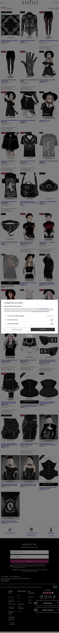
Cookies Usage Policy (43, 308)
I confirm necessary (16, 329)
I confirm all (43, 329)
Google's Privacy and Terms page (40, 311)
